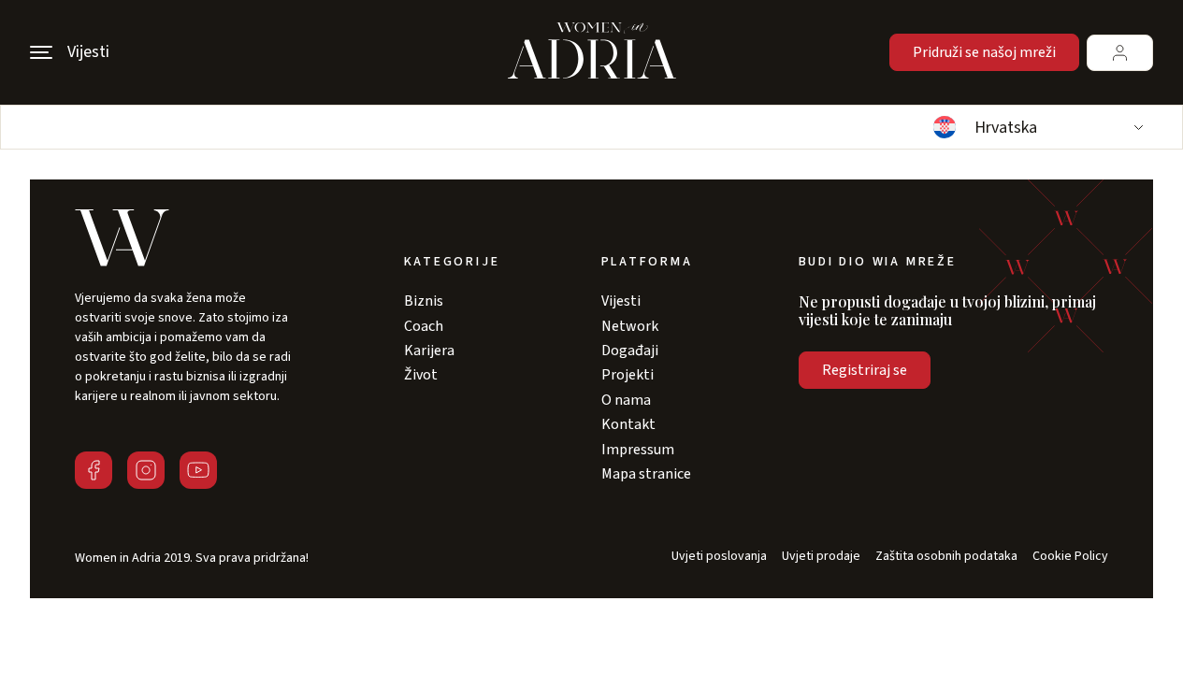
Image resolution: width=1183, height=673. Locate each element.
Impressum (637, 449)
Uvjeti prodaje (821, 557)
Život (421, 374)
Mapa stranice (646, 473)
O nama (626, 400)
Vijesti (621, 301)
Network (629, 326)
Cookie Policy (1070, 557)
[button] (1036, 127)
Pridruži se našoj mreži (984, 52)
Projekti (627, 374)
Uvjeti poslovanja (719, 557)
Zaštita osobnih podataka (946, 557)
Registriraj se (864, 370)
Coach (423, 326)
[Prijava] (1120, 53)
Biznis (423, 301)
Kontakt (628, 424)
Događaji (629, 350)
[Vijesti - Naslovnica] (592, 52)
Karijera (429, 350)
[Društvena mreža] (93, 470)
